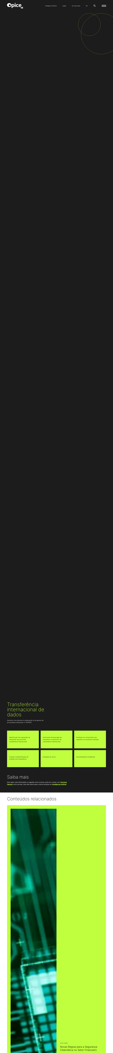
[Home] (16, 6)
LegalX (64, 6)
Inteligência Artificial (51, 6)
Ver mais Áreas (76, 6)
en (87, 6)
